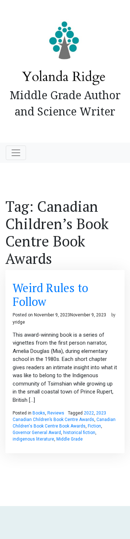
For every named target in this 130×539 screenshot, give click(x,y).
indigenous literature (33, 439)
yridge (19, 322)
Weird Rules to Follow (50, 294)
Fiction (94, 426)
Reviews (55, 413)
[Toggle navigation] (16, 153)
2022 (89, 413)
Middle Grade (69, 439)
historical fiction (79, 432)
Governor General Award (37, 432)
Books (38, 413)
